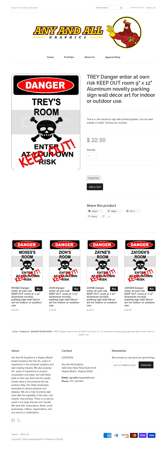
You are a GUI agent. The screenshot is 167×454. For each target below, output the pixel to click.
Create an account (29, 7)
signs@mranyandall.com (82, 377)
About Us (89, 57)
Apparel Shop (112, 57)
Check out (151, 7)
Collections (24, 331)
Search (14, 434)
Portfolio (69, 57)
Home (50, 57)
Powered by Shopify (54, 439)
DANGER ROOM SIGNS (41, 331)
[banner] (83, 32)
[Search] (121, 7)
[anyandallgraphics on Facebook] (13, 420)
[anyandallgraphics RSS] (18, 420)
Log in (14, 7)
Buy (39, 288)
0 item (137, 7)
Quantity (91, 150)
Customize (93, 177)
